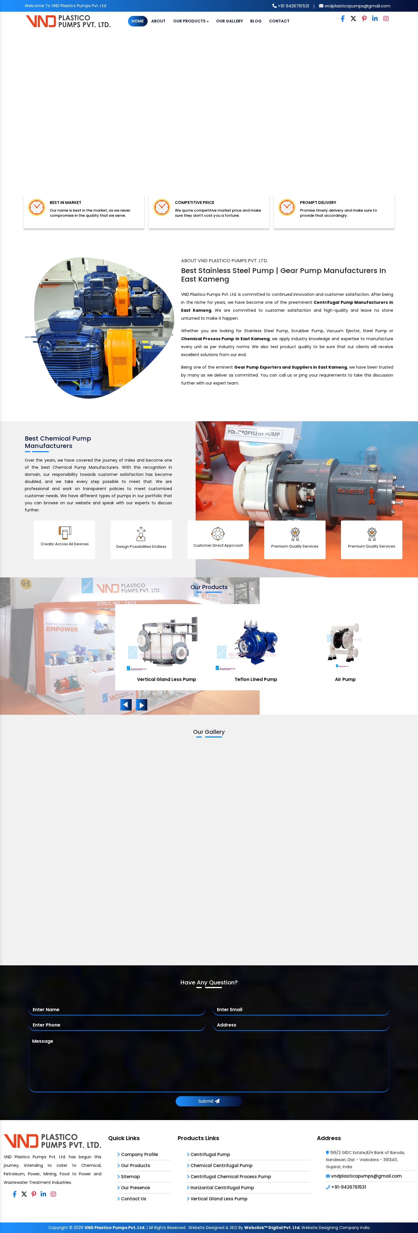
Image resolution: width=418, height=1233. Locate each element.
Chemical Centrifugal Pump (256, 679)
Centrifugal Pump (166, 679)
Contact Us (133, 1199)
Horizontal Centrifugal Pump (221, 1188)
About (158, 21)
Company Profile (139, 1154)
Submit (206, 1101)
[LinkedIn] (375, 19)
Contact (279, 21)
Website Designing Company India (335, 1227)
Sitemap (130, 1177)
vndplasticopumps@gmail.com (356, 6)
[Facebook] (343, 19)
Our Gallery (229, 21)
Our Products (189, 21)
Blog (256, 21)
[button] (31, 118)
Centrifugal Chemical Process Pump (230, 1177)
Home (138, 21)
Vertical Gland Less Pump (345, 679)
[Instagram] (386, 19)
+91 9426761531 (293, 6)
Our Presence (135, 1188)
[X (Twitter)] (353, 19)
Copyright (58, 1227)
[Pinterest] (364, 19)
